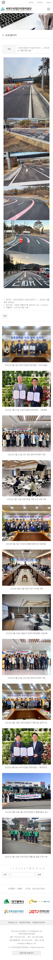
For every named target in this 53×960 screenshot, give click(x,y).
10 (36, 868)
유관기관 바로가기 (27, 953)
